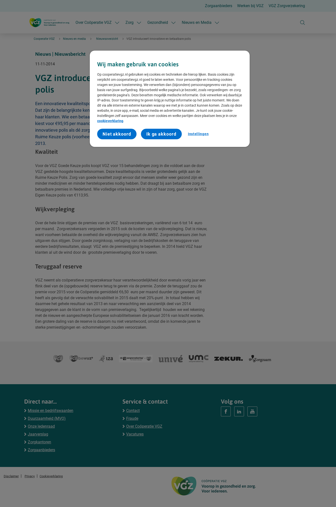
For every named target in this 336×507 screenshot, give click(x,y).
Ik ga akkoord (161, 134)
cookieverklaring (110, 121)
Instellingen (198, 134)
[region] (170, 99)
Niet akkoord (117, 134)
